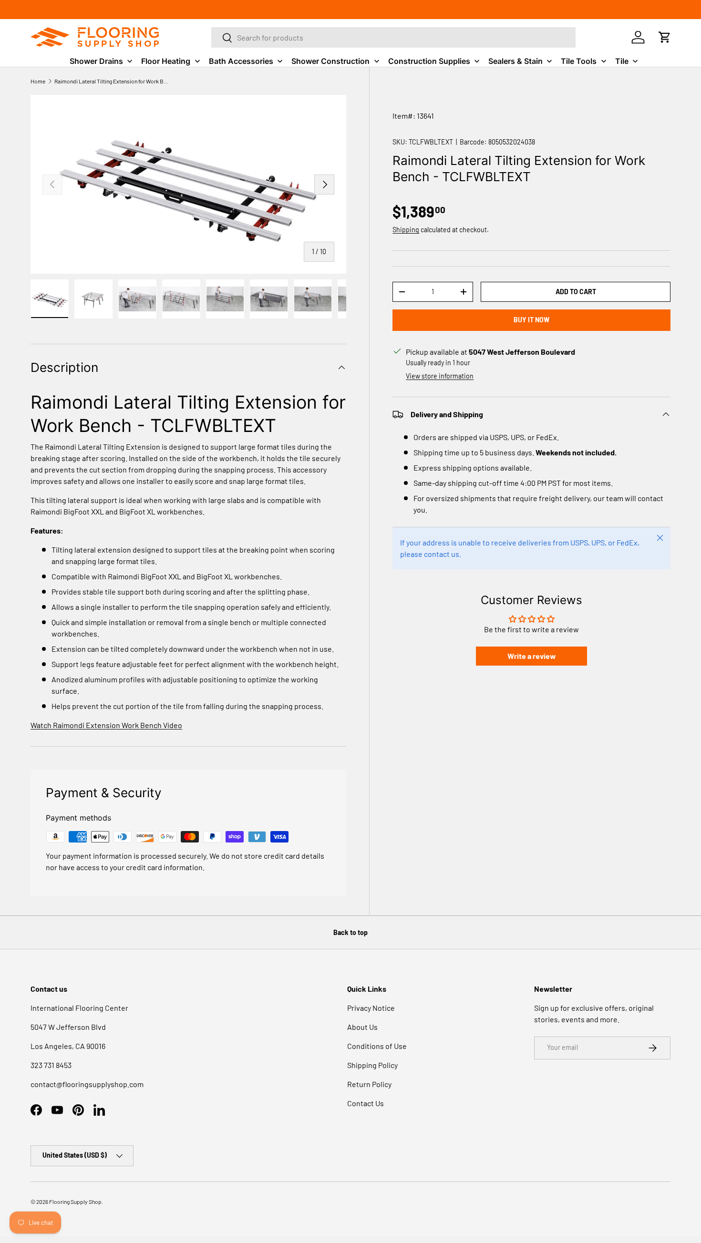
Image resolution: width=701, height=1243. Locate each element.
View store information (440, 376)
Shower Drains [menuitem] (96, 61)
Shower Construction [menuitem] (330, 61)
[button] (664, 37)
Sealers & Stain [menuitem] (515, 61)
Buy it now (531, 320)
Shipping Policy (372, 1064)
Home (38, 81)
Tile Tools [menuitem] (579, 61)
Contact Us (365, 1103)
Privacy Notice (371, 1007)
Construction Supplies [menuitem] (429, 61)
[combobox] (393, 37)
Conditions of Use (377, 1045)
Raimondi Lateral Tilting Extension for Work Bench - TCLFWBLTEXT (111, 81)
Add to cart (576, 292)
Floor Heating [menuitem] (165, 61)
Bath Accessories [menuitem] (241, 61)
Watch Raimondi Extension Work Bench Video (106, 724)
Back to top (350, 932)
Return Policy (369, 1084)
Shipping (405, 230)
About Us (362, 1026)
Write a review (531, 655)
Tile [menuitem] (622, 61)
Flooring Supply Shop (75, 1201)
